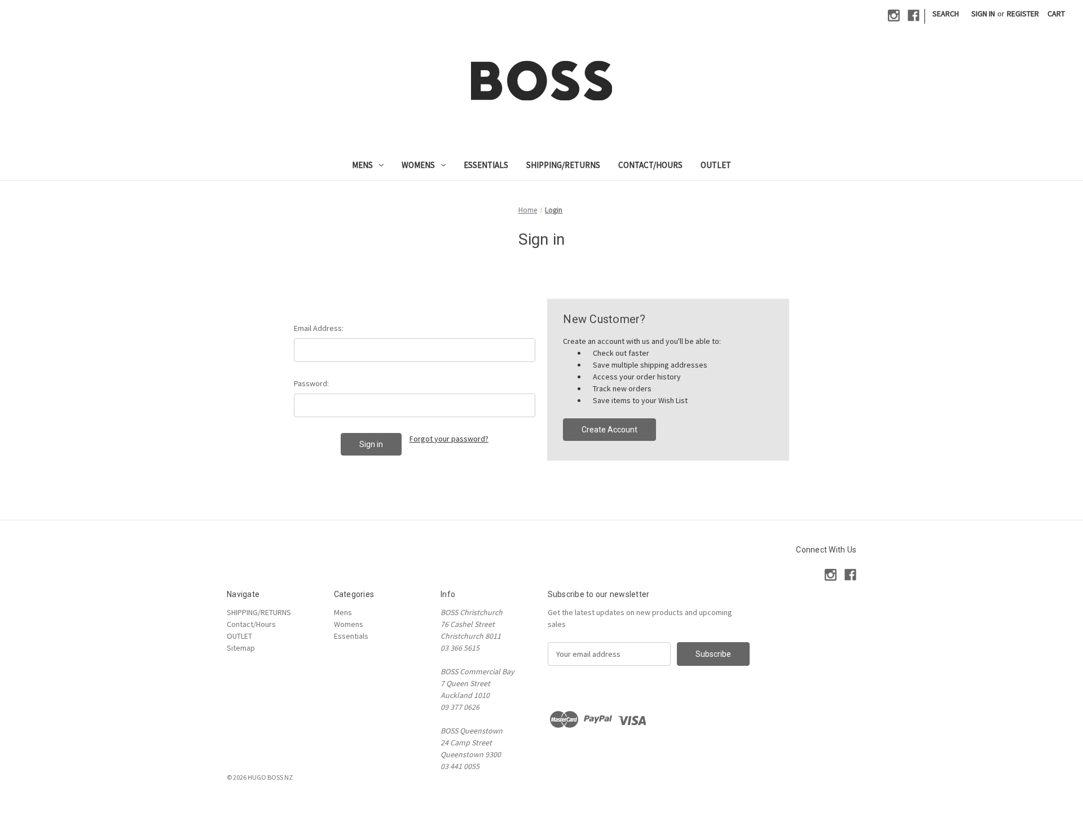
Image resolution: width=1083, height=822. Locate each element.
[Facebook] (913, 15)
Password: (311, 383)
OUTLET (716, 165)
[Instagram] (894, 15)
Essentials (486, 165)
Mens (362, 165)
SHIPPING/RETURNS (563, 165)
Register (1023, 13)
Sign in (983, 13)
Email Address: (319, 328)
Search (945, 13)
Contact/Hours (650, 165)
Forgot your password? (449, 439)
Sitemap (241, 648)
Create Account (609, 429)
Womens (418, 165)
